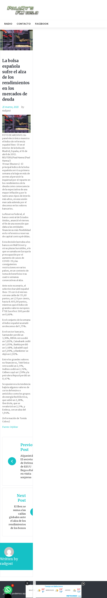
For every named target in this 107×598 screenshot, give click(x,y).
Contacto (24, 23)
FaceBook (41, 23)
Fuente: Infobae (10, 426)
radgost (6, 110)
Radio (8, 23)
